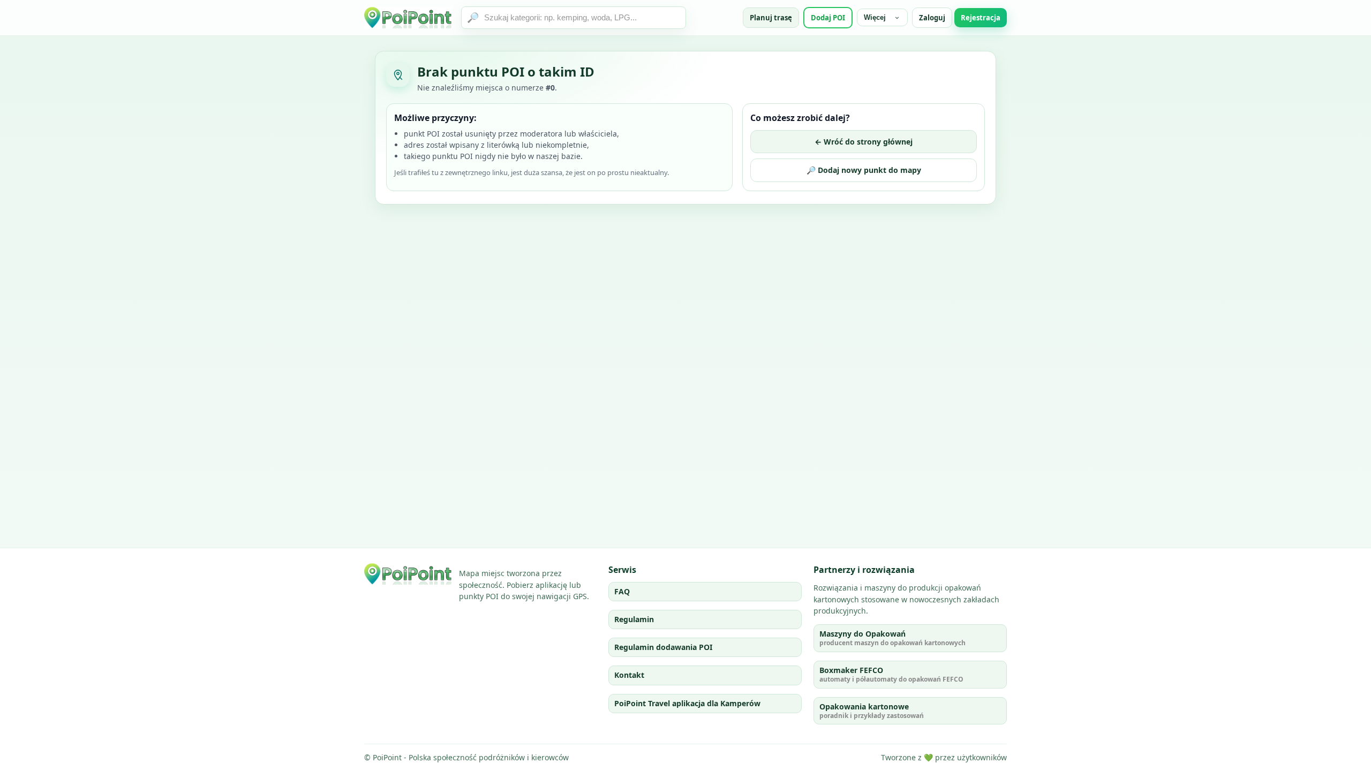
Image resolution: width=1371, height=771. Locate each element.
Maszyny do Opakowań (892, 638)
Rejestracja (980, 17)
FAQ (622, 591)
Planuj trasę (771, 17)
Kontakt (629, 675)
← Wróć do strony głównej (864, 142)
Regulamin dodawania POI (663, 647)
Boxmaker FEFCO (891, 674)
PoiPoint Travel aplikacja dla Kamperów (687, 703)
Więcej (875, 17)
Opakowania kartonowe (871, 710)
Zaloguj (932, 17)
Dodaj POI (828, 17)
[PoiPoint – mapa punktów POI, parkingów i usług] (408, 574)
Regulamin (634, 619)
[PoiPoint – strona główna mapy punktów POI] (408, 17)
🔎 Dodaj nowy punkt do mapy (864, 170)
